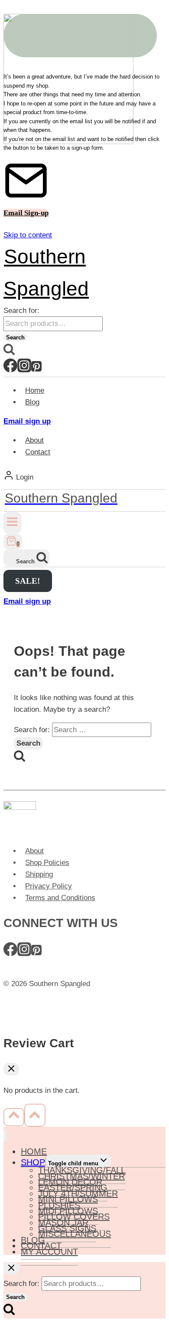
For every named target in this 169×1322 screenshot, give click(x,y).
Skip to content (27, 235)
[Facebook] (10, 369)
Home (34, 390)
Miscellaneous (74, 1234)
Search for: (21, 310)
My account (49, 1251)
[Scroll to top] (13, 1117)
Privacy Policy (48, 886)
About (34, 440)
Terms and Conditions (60, 898)
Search (15, 337)
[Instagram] (24, 369)
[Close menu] (4, 1135)
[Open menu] (12, 523)
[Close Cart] (11, 1069)
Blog (32, 402)
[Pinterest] (36, 369)
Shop (33, 1162)
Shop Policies (47, 862)
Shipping (39, 874)
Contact (37, 452)
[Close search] (11, 1268)
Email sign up (27, 421)
